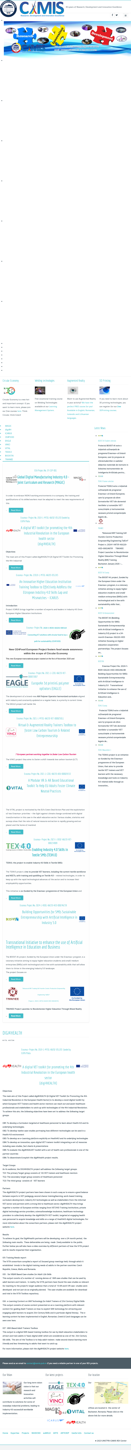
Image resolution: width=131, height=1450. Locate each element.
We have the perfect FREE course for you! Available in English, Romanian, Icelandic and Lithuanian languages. (81, 410)
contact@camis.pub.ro (36, 1363)
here (19, 411)
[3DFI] (56, 1422)
